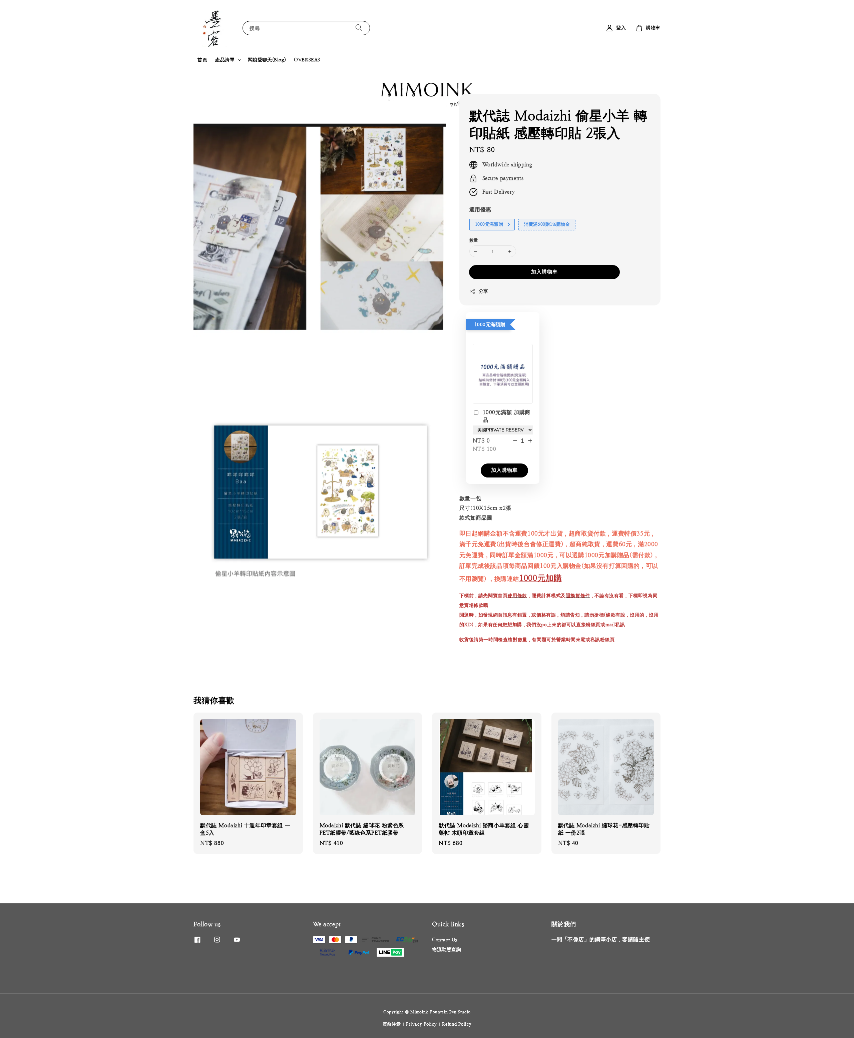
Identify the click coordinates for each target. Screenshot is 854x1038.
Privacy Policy (421, 1024)
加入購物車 (544, 271)
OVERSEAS (307, 59)
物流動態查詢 (446, 949)
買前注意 (392, 1024)
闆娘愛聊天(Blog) (267, 59)
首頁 (202, 59)
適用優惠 (480, 209)
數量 (473, 240)
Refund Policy (456, 1024)
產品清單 (225, 59)
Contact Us (444, 939)
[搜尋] (359, 27)
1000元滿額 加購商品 (507, 416)
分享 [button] (483, 291)
